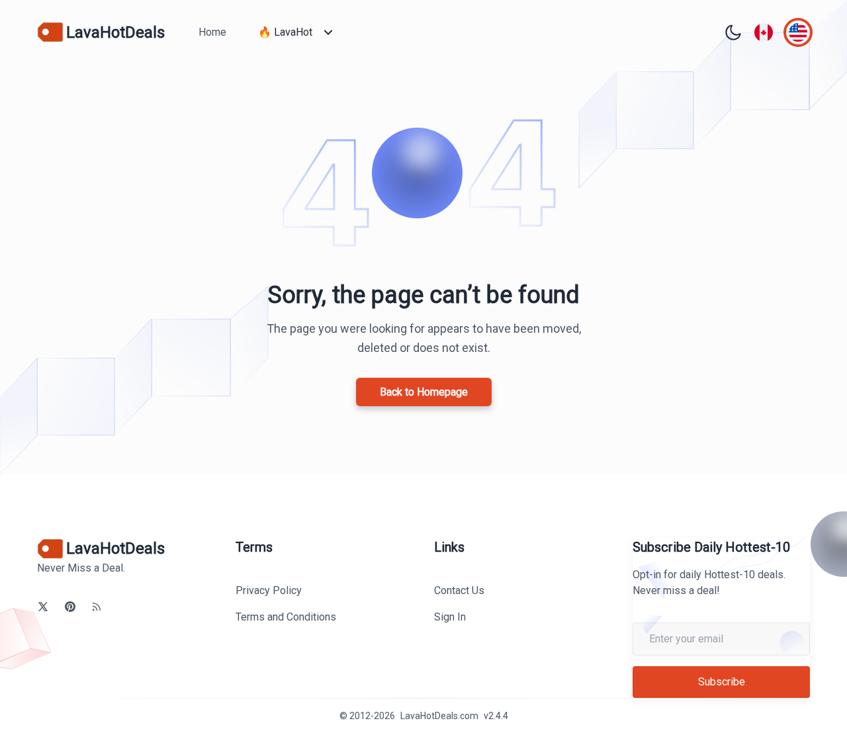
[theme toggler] (733, 32)
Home (212, 32)
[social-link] (43, 607)
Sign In (450, 617)
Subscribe (721, 681)
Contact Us (459, 590)
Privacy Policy (269, 590)
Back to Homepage (424, 392)
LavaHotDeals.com (439, 716)
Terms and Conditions (286, 617)
